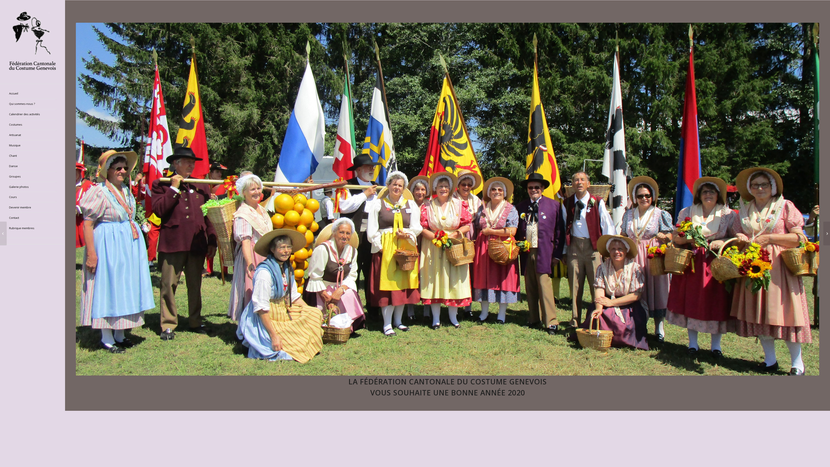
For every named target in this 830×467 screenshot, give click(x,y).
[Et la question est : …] (3, 233)
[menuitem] (32, 93)
